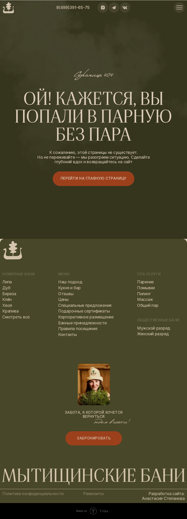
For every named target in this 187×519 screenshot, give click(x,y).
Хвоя (7, 305)
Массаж (145, 299)
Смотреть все (16, 317)
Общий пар (147, 305)
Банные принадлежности (82, 322)
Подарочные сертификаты (84, 311)
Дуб (6, 287)
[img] (179, 7)
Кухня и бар (69, 287)
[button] (93, 438)
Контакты (67, 334)
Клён (7, 299)
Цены (63, 299)
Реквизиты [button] (93, 493)
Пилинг (144, 293)
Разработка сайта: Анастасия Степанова (163, 496)
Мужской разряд (153, 328)
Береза (9, 293)
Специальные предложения (85, 305)
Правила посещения (77, 328)
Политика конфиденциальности (32, 493)
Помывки (146, 287)
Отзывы (65, 293)
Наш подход (70, 281)
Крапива (10, 311)
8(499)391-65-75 (73, 7)
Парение (145, 281)
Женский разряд (153, 333)
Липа (7, 281)
